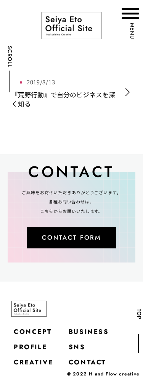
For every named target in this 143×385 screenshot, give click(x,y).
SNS (77, 346)
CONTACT (87, 362)
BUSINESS (89, 331)
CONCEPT (33, 331)
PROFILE (30, 346)
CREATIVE (33, 362)
